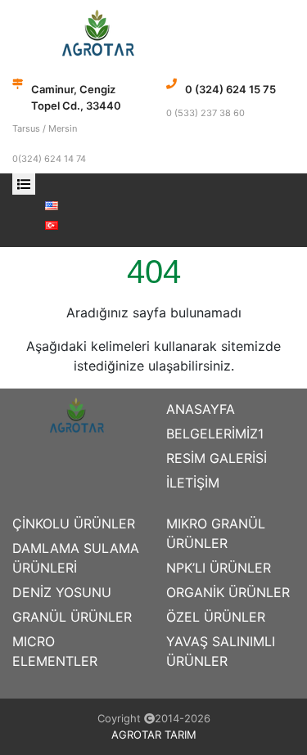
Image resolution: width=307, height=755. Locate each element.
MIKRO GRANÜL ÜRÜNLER (215, 533)
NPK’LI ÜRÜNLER (218, 568)
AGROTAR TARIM (153, 734)
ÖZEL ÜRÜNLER (215, 617)
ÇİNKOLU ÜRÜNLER (73, 523)
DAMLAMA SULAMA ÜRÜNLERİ (75, 558)
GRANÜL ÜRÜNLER (72, 617)
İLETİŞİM (192, 482)
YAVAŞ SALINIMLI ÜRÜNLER (220, 651)
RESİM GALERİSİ (216, 458)
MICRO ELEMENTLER (54, 651)
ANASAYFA (200, 409)
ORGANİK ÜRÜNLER (228, 592)
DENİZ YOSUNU (61, 592)
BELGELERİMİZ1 (215, 433)
